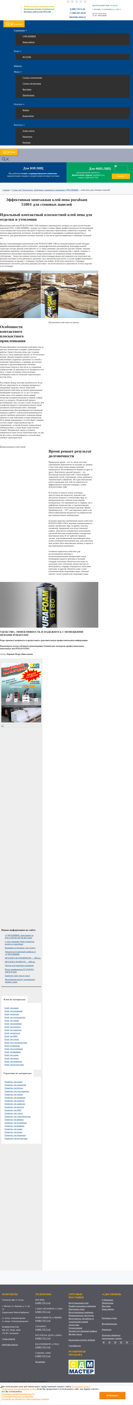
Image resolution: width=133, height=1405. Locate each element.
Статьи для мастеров (32, 83)
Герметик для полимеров (16, 1123)
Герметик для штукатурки (16, 1138)
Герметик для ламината (15, 1104)
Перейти (120, 176)
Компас (26, 110)
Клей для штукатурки (14, 1065)
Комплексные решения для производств (39, 9)
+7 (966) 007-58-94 (77, 13)
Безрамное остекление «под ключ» (20, 948)
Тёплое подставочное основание (19, 965)
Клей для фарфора (13, 1052)
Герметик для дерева (14, 1094)
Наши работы (29, 42)
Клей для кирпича (13, 1027)
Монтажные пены (77, 1309)
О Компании (107, 1300)
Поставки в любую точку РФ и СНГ (37, 12)
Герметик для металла (14, 1107)
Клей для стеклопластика (16, 1043)
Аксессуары (74, 1325)
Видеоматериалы (109, 1324)
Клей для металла (12, 1033)
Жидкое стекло (75, 1334)
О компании (19, 30)
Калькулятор (28, 116)
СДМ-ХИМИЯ (29, 36)
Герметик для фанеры (14, 1119)
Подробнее (40, 1362)
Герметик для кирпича (14, 1101)
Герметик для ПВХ (13, 1110)
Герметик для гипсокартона (17, 1091)
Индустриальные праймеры (81, 1312)
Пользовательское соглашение (17, 1396)
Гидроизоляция (75, 1328)
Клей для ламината (13, 1030)
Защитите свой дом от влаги (17, 976)
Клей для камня (11, 1008)
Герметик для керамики (15, 1097)
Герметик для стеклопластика (18, 1116)
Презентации (28, 95)
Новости (18, 66)
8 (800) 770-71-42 (77, 9)
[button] (5, 159)
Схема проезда (8, 1339)
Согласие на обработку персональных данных (25, 1399)
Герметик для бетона (14, 1088)
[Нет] (1, 1387)
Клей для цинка (12, 1058)
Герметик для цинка (13, 1132)
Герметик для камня (13, 1082)
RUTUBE (27, 57)
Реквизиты (27, 137)
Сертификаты (75, 1346)
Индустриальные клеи (78, 1303)
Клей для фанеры (12, 1046)
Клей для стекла (12, 1039)
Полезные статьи (109, 1318)
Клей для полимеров (14, 1049)
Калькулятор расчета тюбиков (82, 1340)
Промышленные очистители (81, 1315)
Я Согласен (112, 1395)
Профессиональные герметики (82, 1306)
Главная (6, 190)
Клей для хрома (11, 1055)
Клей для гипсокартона (15, 1017)
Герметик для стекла (14, 1113)
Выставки (27, 89)
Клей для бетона (12, 1014)
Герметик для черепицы (15, 1135)
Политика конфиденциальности (17, 1394)
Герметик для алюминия (15, 1085)
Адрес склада (28, 131)
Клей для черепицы (13, 1061)
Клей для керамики (13, 1024)
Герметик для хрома (13, 1129)
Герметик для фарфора (14, 1126)
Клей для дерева (12, 1020)
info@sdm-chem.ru (77, 17)
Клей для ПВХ (11, 1036)
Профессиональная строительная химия (39, 6)
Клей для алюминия (13, 1011)
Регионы (26, 142)
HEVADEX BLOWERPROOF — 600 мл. (23, 958)
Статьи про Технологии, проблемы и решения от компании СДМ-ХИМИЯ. (45, 190)
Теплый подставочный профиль (83, 1331)
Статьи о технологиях (32, 78)
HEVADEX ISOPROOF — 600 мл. (20, 962)
